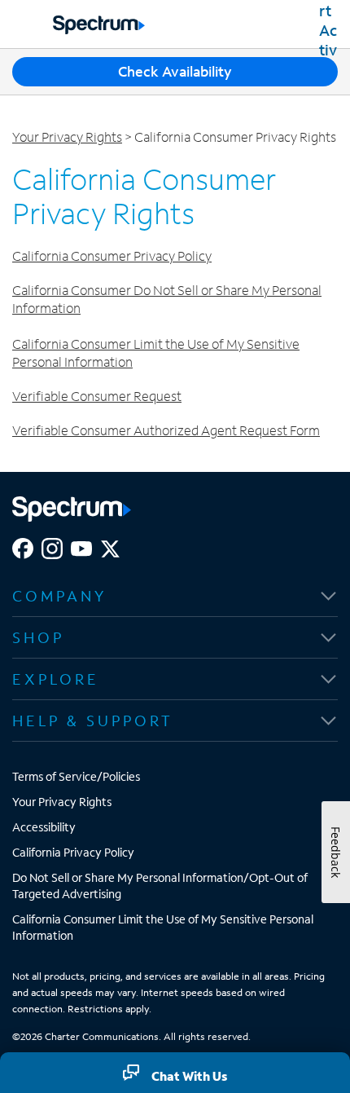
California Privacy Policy (73, 852)
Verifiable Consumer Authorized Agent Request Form (166, 430)
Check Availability (175, 71)
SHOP (38, 637)
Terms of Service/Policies (76, 776)
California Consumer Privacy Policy (112, 255)
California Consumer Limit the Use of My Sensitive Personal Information (162, 927)
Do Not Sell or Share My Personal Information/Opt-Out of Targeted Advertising (160, 885)
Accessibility (44, 827)
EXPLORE (55, 679)
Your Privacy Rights (67, 136)
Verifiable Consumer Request (97, 395)
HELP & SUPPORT (92, 720)
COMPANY (59, 596)
